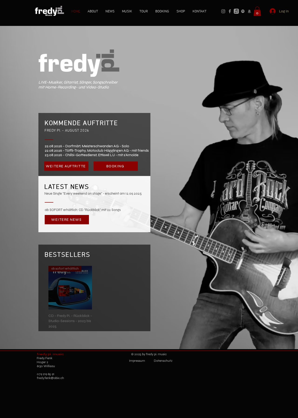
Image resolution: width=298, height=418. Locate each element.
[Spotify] (242, 11)
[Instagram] (223, 11)
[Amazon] (249, 11)
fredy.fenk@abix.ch (50, 378)
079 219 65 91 (45, 374)
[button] (257, 11)
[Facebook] (229, 11)
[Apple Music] (236, 11)
